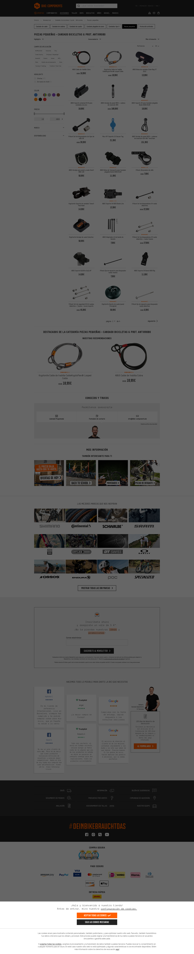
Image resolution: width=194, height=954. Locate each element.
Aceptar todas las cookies (95, 915)
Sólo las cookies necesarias (97, 922)
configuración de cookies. (119, 908)
